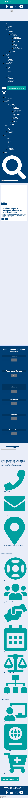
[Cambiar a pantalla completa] (2, 796)
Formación (7, 134)
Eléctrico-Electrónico (16, 42)
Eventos (8, 65)
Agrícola (15, 44)
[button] (4, 90)
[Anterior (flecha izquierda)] (0, 797)
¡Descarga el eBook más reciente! (10, 228)
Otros (15, 50)
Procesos (10, 31)
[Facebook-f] (7, 6)
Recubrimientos (17, 48)
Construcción (17, 38)
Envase (15, 35)
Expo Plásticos (10, 78)
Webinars (10, 132)
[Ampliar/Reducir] (0, 796)
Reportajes (10, 60)
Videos (7, 55)
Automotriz (16, 40)
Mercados (13, 34)
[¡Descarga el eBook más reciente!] (2, 224)
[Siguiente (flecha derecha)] (2, 797)
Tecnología (10, 33)
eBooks (6, 125)
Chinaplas (10, 81)
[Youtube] (21, 6)
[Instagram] (16, 6)
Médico (15, 45)
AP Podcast (9, 58)
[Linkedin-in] (11, 6)
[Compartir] (3, 796)
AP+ (7, 24)
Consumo (16, 37)
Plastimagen (10, 80)
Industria (15, 47)
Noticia (2, 204)
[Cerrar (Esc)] (5, 796)
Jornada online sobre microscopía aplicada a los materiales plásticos (11, 210)
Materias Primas (12, 52)
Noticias (8, 29)
